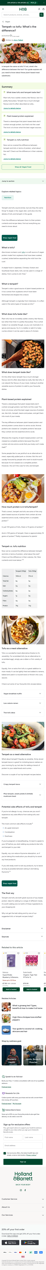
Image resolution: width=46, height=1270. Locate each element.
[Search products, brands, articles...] (41, 14)
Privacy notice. (31, 1155)
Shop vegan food (9, 238)
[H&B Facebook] (25, 1190)
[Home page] (23, 9)
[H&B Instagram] (21, 1190)
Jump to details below (12, 108)
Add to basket (11, 989)
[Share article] (37, 46)
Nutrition (7, 198)
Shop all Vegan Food (23, 167)
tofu (23, 252)
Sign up (23, 1162)
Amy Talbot (18, 40)
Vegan (7, 22)
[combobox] (20, 14)
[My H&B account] (39, 9)
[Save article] (43, 46)
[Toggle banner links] (44, 3)
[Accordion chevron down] (40, 694)
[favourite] (18, 953)
